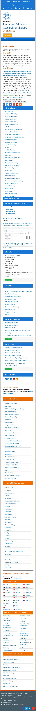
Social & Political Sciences (12, 475)
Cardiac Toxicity (10, 175)
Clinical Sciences (9, 422)
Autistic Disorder (10, 150)
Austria (27, 587)
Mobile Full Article (22, 101)
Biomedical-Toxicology (12, 163)
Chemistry (8, 419)
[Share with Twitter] (8, 379)
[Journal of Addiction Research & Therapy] (7, 16)
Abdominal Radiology (11, 114)
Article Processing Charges (13, 296)
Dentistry (7, 495)
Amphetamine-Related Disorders (15, 137)
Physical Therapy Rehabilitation (25, 624)
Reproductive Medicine (11, 562)
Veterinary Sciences (10, 478)
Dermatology (8, 498)
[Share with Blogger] (17, 379)
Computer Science (10, 425)
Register (14, 5)
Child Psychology (10, 196)
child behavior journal (11, 325)
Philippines (18, 609)
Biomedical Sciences (11, 411)
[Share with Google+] (14, 104)
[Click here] (4, 8)
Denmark (28, 592)
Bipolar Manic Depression (12, 165)
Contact (21, 5)
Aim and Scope (9, 289)
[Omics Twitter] (12, 8)
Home (8, 1)
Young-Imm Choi (16, 93)
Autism (7, 147)
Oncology (7, 538)
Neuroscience (7, 630)
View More (8, 280)
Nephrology (8, 527)
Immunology (8, 514)
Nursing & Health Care (11, 464)
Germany (8, 592)
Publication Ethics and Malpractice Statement (18, 291)
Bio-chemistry (9, 160)
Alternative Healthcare (9, 645)
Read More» (25, 90)
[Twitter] (26, 708)
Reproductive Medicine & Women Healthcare (25, 642)
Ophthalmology (9, 541)
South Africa (16, 601)
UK (6, 595)
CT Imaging (8, 170)
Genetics (7, 506)
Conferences (26, 1)
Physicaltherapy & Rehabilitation (14, 551)
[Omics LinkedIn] (16, 8)
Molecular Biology (10, 525)
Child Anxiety (9, 188)
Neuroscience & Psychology (13, 462)
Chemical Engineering (11, 417)
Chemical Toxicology (11, 183)
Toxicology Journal (10, 333)
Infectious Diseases (10, 517)
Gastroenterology (8, 635)
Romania (28, 600)
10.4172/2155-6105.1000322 (14, 97)
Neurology (8, 530)
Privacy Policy (6, 702)
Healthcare (8, 511)
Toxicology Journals (11, 365)
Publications (16, 1)
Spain (17, 584)
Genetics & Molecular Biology (13, 441)
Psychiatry (8, 554)
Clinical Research (9, 493)
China (17, 590)
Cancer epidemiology (11, 173)
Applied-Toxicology (11, 142)
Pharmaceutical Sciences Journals (15, 363)
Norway (27, 598)
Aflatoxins (8, 126)
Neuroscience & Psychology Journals (16, 358)
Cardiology (8, 490)
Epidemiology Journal (11, 322)
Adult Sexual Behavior (11, 124)
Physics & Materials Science (11, 667)
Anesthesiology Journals (12, 350)
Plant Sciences (9, 472)
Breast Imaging (9, 168)
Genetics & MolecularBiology (8, 639)
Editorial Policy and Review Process (13, 704)
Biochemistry (8, 406)
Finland (27, 590)
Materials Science (10, 451)
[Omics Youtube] (28, 8)
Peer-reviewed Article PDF (9, 101)
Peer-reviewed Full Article (15, 99)
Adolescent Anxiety (11, 119)
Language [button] (8, 35)
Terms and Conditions (9, 700)
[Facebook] (22, 708)
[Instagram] (33, 708)
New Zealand (15, 606)
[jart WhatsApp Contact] (32, 8)
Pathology (8, 546)
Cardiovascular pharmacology (14, 181)
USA (6, 584)
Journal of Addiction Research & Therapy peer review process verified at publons (18, 244)
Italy (6, 590)
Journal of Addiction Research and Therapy (18, 335)
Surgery (7, 564)
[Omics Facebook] (8, 8)
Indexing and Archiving (12, 307)
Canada (17, 587)
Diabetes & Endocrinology (12, 501)
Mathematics (8, 454)
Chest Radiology (10, 186)
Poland (27, 584)
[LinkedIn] (29, 708)
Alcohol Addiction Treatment (13, 129)
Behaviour (8, 155)
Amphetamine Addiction (12, 134)
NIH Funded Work (10, 309)
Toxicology (8, 567)
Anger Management (11, 139)
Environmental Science (9, 670)
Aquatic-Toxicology (11, 145)
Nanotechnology (9, 459)
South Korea (6, 604)
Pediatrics (7, 549)
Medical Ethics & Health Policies (24, 634)
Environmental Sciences (11, 433)
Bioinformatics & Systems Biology (14, 409)
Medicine (7, 519)
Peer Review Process (11, 294)
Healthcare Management (7, 626)
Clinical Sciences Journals (12, 352)
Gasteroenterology (10, 503)
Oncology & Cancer (25, 615)
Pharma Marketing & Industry (11, 659)
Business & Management (12, 414)
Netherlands (6, 609)
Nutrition (7, 535)
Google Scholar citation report (13, 218)
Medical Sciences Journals (13, 355)
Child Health (8, 191)
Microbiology (8, 522)
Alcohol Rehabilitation (11, 132)
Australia (8, 587)
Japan (7, 598)
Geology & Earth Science (12, 443)
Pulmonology (8, 556)
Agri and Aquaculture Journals (14, 347)
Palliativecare (23, 638)
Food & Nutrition (9, 435)
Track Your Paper (10, 312)
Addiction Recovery (11, 116)
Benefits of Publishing (11, 301)
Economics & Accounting (12, 427)
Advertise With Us (10, 299)
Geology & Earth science (10, 686)
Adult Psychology (10, 121)
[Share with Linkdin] (11, 379)
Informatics (8, 449)
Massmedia (6, 683)
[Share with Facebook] (6, 379)
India (16, 595)
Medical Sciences (10, 456)
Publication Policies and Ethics (15, 204)
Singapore (18, 598)
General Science (9, 438)
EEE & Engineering (8, 673)
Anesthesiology (9, 487)
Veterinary (6, 675)
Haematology (8, 509)
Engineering (8, 430)
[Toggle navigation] (5, 39)
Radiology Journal (10, 327)
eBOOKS (7, 314)
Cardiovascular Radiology (12, 178)
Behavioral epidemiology (12, 152)
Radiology (7, 559)
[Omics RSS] (20, 8)
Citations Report (10, 304)
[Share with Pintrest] (14, 379)
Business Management (9, 681)
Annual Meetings (16, 578)
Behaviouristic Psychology (13, 157)
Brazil (7, 600)
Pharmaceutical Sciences (12, 467)
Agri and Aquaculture (11, 403)
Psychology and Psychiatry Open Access (17, 330)
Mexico (27, 595)
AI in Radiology (9, 111)
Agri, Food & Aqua (8, 662)
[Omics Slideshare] (24, 8)
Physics (7, 470)
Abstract (5, 99)
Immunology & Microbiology (13, 446)
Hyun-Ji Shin (6, 93)
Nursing (7, 533)
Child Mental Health (11, 193)
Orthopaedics (9, 543)
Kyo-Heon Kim (28, 93)
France (17, 592)
